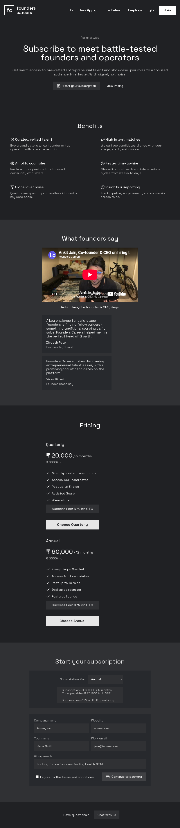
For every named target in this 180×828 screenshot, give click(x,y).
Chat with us (106, 815)
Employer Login (141, 10)
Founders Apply (83, 10)
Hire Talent (112, 10)
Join (167, 10)
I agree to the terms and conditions (66, 777)
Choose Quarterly (72, 524)
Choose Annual (72, 620)
